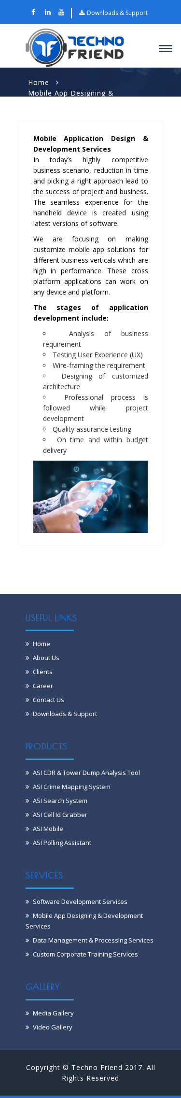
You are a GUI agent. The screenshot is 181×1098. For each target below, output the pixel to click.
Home (38, 82)
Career (43, 685)
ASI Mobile (48, 828)
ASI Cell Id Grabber (60, 814)
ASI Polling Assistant (62, 842)
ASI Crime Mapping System (72, 786)
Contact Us (48, 699)
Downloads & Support (117, 13)
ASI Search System (60, 800)
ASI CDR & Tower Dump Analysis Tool (86, 772)
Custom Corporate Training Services (85, 954)
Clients (43, 671)
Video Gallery (52, 1027)
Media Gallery (53, 1013)
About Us (46, 657)
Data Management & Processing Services (93, 940)
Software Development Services (80, 901)
